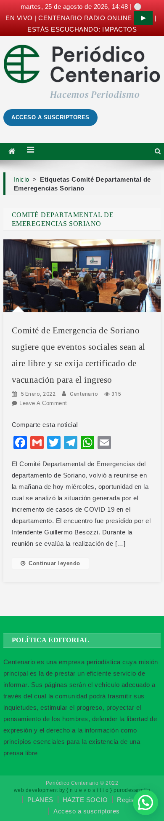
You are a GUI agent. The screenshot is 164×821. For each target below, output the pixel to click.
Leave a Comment (43, 403)
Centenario (84, 394)
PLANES (40, 799)
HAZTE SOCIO (85, 799)
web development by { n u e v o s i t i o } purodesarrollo (82, 790)
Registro (129, 799)
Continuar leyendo (54, 563)
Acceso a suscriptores (86, 811)
